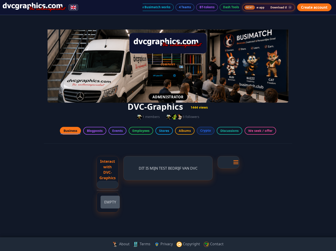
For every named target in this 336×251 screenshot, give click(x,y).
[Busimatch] (34, 7)
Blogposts (95, 130)
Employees (140, 130)
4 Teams (185, 7)
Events (117, 130)
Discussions (229, 130)
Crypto (205, 130)
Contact (216, 243)
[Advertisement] (20, 87)
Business (70, 130)
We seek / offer (260, 130)
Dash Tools (231, 7)
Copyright (191, 243)
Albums (185, 130)
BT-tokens (207, 7)
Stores (164, 130)
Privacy (166, 243)
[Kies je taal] (73, 7)
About (124, 243)
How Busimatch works (153, 7)
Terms (144, 243)
